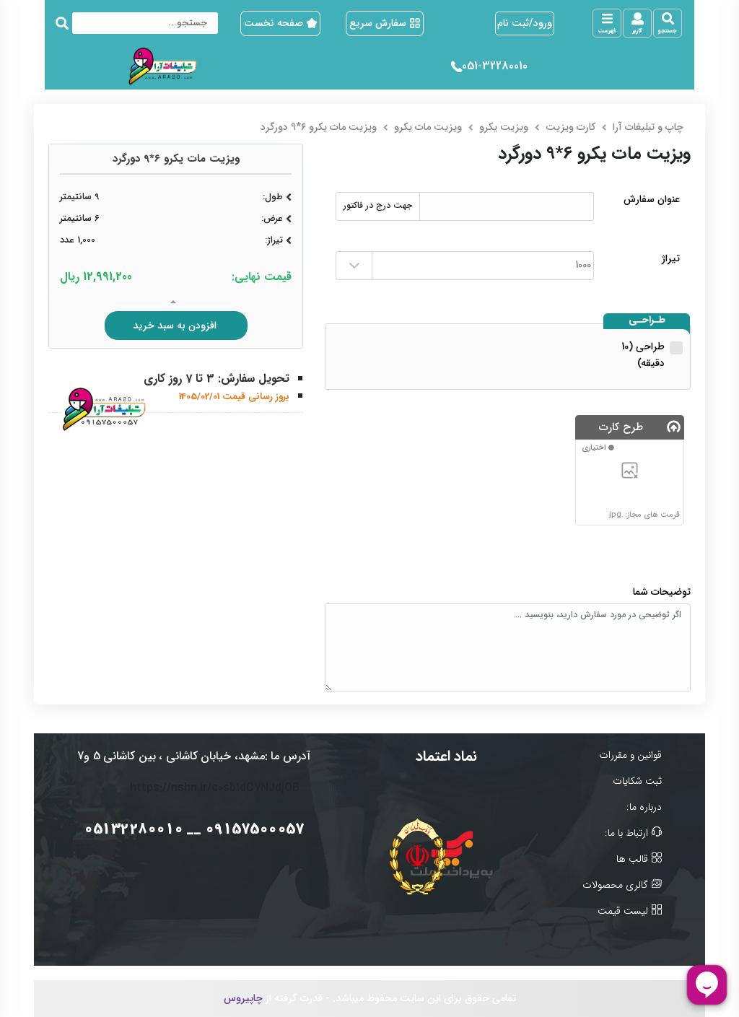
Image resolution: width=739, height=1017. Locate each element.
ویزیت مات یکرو (428, 127)
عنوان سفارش (652, 199)
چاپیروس (243, 998)
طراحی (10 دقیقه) (643, 355)
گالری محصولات (615, 885)
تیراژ (671, 258)
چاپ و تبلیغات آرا (648, 127)
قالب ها (632, 859)
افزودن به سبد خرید (176, 325)
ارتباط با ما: (626, 833)
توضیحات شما (662, 592)
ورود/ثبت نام (524, 23)
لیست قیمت (623, 911)
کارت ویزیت (570, 127)
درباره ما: (644, 807)
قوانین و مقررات (630, 755)
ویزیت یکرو (503, 127)
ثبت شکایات (637, 781)
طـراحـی (647, 320)
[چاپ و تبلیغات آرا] (166, 66)
